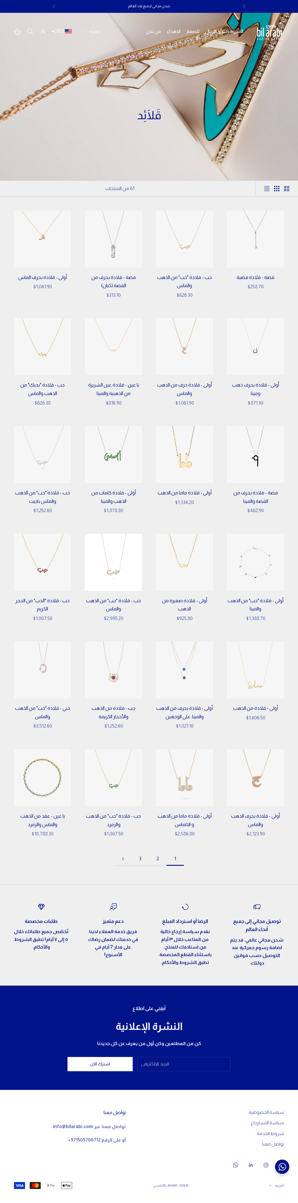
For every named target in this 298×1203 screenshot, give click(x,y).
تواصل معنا (273, 1143)
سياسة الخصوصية (266, 1112)
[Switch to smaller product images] (276, 188)
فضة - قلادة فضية (255, 277)
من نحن (153, 31)
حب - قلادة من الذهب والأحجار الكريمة (113, 712)
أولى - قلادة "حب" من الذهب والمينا (255, 605)
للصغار (192, 31)
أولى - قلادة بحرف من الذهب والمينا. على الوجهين (184, 712)
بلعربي (157, 1185)
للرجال (211, 31)
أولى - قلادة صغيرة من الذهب (184, 605)
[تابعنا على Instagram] (266, 1165)
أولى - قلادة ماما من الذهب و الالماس (185, 820)
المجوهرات (232, 31)
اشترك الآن (100, 1063)
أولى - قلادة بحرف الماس (42, 277)
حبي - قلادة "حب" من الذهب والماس (42, 712)
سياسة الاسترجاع (267, 1122)
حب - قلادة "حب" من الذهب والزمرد (113, 820)
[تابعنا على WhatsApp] (236, 1165)
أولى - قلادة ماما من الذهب (185, 493)
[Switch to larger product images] (286, 188)
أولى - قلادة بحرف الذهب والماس (255, 820)
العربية (94, 31)
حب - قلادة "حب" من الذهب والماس (184, 282)
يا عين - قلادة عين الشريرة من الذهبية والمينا (113, 389)
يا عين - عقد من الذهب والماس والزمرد (42, 820)
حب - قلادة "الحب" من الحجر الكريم (42, 605)
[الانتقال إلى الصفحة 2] (123, 858)
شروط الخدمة (270, 1133)
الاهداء (173, 31)
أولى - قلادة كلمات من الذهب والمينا (113, 497)
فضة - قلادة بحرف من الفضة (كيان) (113, 282)
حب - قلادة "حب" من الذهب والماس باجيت (42, 497)
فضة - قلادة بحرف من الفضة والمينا (255, 497)
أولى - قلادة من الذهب (255, 708)
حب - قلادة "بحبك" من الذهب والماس (42, 389)
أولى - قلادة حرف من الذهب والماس (184, 389)
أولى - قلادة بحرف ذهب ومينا (255, 389)
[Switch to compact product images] (266, 188)
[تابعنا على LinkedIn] (251, 1165)
